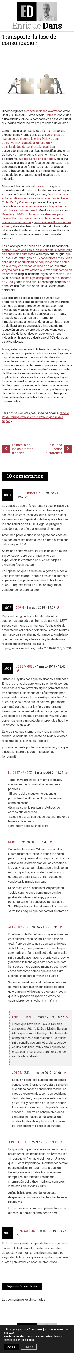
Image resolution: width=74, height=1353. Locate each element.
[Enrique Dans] (37, 11)
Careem (51, 115)
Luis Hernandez (20, 773)
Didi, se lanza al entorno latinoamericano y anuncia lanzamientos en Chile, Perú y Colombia (35, 198)
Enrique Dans (22, 1017)
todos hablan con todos (39, 159)
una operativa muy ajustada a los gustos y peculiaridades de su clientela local (30, 142)
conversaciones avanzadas (44, 111)
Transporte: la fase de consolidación (29, 39)
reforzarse (38, 186)
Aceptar (11, 1346)
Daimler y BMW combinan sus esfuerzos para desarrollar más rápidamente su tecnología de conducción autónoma (32, 218)
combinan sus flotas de (50, 222)
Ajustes (29, 1346)
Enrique (37, 25)
